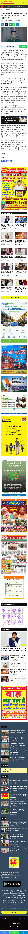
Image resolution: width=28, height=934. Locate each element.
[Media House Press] (7, 2)
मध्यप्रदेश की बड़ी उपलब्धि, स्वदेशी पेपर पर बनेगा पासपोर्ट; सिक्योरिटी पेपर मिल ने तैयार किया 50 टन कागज (21, 289)
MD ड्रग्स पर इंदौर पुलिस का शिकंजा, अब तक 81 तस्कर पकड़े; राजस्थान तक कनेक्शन (7, 289)
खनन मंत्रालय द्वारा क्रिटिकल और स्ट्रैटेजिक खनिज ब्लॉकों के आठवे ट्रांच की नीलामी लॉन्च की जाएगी (18, 796)
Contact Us (21, 921)
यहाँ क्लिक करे (23, 47)
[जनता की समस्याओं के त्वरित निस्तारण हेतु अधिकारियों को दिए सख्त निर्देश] (5, 836)
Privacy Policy (12, 923)
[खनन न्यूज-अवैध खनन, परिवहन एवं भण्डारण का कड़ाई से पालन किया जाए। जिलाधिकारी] (5, 803)
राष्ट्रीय (8, 10)
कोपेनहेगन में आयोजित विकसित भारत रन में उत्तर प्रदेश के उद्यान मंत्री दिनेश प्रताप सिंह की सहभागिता (18, 843)
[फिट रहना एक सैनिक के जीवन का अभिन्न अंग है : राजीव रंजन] (5, 752)
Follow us (5, 765)
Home (4, 10)
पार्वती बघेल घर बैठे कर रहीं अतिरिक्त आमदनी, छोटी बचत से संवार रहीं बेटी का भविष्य (7, 258)
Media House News (7, 20)
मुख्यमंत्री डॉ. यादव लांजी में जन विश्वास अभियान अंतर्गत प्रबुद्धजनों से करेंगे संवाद (7, 272)
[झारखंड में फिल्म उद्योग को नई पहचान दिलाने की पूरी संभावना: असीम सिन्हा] (5, 739)
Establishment (12, 921)
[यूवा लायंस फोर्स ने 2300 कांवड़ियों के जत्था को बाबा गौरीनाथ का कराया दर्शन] (5, 759)
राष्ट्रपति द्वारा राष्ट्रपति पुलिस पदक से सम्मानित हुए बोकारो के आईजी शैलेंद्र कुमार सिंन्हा (17, 745)
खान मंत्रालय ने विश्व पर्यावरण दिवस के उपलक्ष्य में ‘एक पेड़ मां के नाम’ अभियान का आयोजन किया (18, 811)
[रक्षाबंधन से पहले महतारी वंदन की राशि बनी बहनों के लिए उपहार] (7, 235)
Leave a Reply (14, 297)
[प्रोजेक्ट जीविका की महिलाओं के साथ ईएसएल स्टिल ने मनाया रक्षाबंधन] (5, 732)
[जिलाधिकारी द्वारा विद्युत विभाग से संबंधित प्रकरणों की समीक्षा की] (5, 850)
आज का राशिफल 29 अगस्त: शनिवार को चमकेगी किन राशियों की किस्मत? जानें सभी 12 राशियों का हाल (20, 242)
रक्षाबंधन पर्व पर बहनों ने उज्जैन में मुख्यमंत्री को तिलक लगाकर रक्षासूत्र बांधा (20, 258)
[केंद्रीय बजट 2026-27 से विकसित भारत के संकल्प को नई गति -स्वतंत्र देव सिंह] (5, 824)
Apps (18, 923)
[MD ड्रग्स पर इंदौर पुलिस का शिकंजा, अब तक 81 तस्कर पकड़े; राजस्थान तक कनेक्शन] (7, 282)
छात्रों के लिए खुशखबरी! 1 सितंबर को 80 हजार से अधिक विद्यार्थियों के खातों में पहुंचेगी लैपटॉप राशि (7, 226)
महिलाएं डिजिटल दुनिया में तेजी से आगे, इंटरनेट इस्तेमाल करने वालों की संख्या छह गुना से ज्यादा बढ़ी (21, 273)
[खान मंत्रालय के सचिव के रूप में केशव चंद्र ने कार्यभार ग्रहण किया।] (5, 782)
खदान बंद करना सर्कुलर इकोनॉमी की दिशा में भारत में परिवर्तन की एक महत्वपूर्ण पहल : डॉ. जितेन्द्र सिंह (18, 788)
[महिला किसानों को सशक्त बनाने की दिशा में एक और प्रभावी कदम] (5, 830)
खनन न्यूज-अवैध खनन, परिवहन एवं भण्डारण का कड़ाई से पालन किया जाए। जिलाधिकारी (18, 803)
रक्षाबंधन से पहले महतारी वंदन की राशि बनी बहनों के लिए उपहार (7, 242)
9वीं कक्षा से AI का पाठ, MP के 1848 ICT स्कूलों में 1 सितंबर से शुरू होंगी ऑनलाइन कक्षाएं (20, 226)
